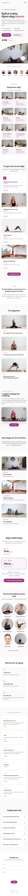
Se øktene (5, 193)
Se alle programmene (14, 277)
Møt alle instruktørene (13, 653)
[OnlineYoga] (6, 3)
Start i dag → (14, 427)
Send (14, 884)
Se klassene (17, 38)
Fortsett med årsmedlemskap (14, 583)
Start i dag (6, 38)
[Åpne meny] (25, 2)
